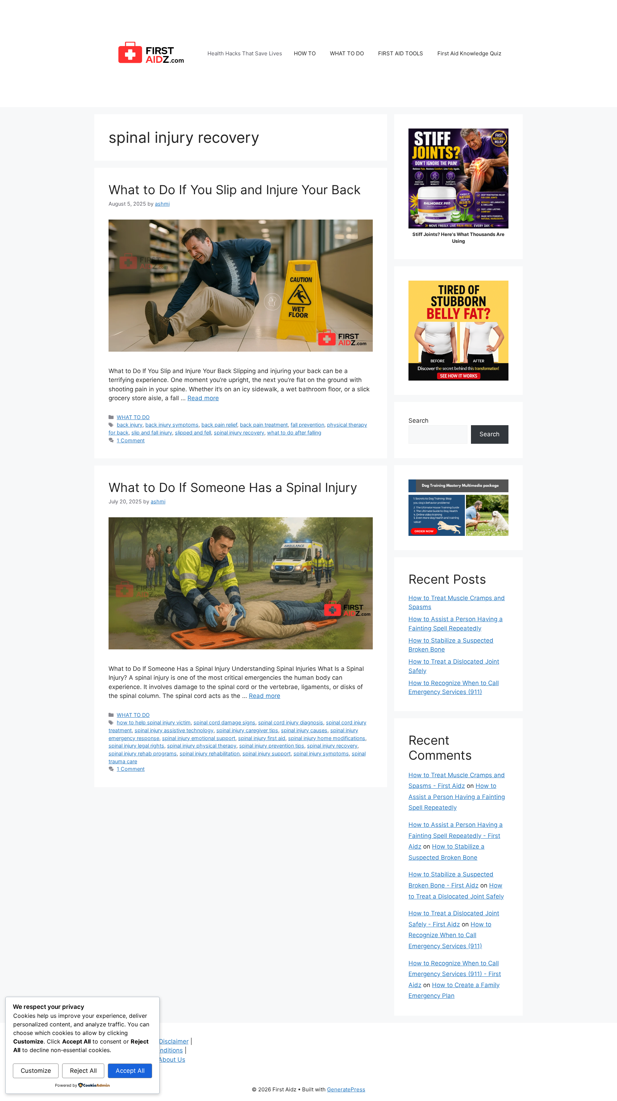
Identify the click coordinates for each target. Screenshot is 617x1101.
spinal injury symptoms (321, 753)
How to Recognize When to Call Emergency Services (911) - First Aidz (454, 974)
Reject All (83, 1070)
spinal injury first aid (261, 738)
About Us (171, 1059)
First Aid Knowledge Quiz (469, 53)
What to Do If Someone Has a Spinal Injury (233, 487)
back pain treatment (264, 425)
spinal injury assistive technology (174, 730)
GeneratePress (346, 1089)
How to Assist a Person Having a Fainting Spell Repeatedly (456, 796)
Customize (36, 1070)
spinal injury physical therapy (201, 746)
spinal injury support (266, 753)
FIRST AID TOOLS (400, 53)
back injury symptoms (172, 425)
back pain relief (219, 425)
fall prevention (307, 425)
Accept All (130, 1070)
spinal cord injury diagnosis (290, 722)
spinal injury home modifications (326, 738)
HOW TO (305, 53)
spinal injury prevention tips (271, 746)
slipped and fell (193, 432)
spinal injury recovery (239, 432)
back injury (129, 425)
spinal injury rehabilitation (210, 753)
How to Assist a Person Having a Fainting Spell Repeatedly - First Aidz (455, 835)
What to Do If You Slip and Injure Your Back (235, 189)
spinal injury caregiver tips (247, 730)
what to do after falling (294, 432)
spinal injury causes (304, 730)
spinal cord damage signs (224, 722)
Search (418, 420)
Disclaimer (174, 1041)
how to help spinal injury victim (154, 722)
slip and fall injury (151, 432)
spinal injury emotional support (198, 738)
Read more (203, 398)
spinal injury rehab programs (143, 753)
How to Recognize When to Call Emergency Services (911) (449, 935)
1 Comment (131, 440)
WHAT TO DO (347, 53)
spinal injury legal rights (136, 746)
